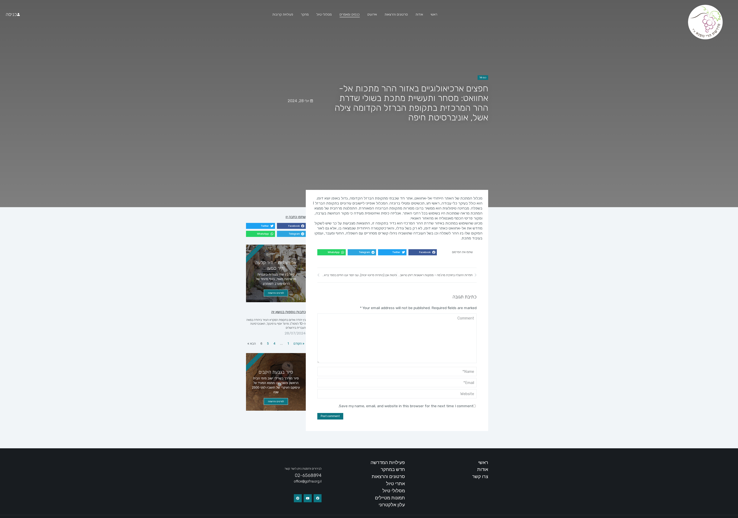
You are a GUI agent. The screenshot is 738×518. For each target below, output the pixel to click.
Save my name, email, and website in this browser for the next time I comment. (405, 406)
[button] (422, 252)
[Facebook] (318, 498)
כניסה (11, 14)
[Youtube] (308, 498)
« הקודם (298, 343)
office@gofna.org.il (308, 481)
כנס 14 (483, 77)
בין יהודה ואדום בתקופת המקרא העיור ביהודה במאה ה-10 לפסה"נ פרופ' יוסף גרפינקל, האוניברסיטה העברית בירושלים (276, 324)
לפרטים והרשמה (276, 292)
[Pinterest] (298, 498)
